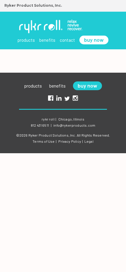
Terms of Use (44, 141)
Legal (88, 141)
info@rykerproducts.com (74, 125)
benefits (47, 40)
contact (67, 40)
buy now (94, 39)
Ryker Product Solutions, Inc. (33, 5)
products (26, 40)
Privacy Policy (69, 141)
